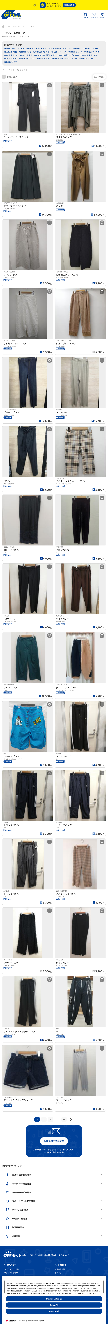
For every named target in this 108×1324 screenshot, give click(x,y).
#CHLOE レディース (58, 52)
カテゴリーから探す (11, 1269)
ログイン (58, 1273)
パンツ (25, 26)
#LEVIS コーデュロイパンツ (82, 58)
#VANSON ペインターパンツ (36, 48)
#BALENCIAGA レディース (14, 48)
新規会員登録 (60, 1269)
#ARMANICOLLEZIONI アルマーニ (86, 48)
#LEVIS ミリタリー (11, 62)
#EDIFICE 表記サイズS (65, 55)
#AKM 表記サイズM (91, 52)
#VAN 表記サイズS (11, 55)
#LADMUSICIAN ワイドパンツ (60, 48)
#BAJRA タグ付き (11, 52)
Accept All (54, 1311)
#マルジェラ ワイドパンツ (40, 58)
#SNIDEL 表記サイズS (46, 55)
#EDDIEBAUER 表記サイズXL (86, 55)
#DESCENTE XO (25, 52)
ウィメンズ (16, 26)
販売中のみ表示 (12, 77)
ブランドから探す (11, 1273)
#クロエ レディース (75, 52)
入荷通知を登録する (54, 1141)
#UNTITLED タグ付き (41, 52)
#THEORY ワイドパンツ (61, 58)
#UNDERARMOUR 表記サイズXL (16, 58)
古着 (8, 26)
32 (64, 1119)
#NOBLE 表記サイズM (28, 55)
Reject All (54, 1305)
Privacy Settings (54, 1299)
